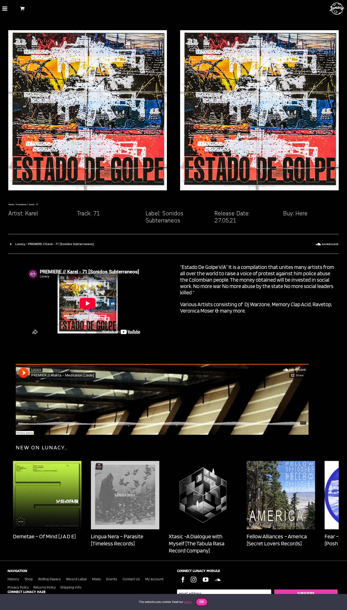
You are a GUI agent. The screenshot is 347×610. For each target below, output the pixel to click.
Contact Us (131, 579)
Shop (29, 579)
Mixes (96, 579)
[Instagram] (193, 579)
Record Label (76, 579)
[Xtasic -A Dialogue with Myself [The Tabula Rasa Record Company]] (203, 495)
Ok (201, 602)
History (13, 579)
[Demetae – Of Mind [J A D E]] (47, 495)
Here (302, 214)
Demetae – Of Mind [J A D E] (44, 536)
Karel (31, 214)
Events (111, 579)
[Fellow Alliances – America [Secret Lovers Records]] (281, 495)
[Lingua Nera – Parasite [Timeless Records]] (125, 495)
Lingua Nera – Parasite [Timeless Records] (117, 540)
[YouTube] (205, 579)
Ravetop (322, 304)
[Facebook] (183, 579)
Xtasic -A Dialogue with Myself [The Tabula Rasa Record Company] (196, 543)
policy (187, 602)
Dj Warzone (257, 304)
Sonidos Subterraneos (164, 217)
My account (154, 579)
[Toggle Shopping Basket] (22, 8)
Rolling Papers (49, 579)
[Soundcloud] (217, 579)
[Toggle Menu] (5, 8)
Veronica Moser (197, 310)
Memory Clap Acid (291, 304)
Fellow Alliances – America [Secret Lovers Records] (277, 540)
